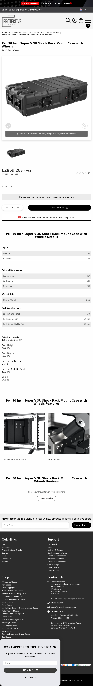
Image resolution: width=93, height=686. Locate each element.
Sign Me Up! (79, 525)
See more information (62, 197)
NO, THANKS (30, 677)
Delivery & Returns (55, 550)
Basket (5, 553)
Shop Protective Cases (18, 32)
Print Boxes (7, 616)
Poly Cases (6, 585)
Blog (4, 556)
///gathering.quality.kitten (73, 598)
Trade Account (53, 570)
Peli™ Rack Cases (10, 50)
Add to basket (58, 207)
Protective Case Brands (12, 550)
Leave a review (46, 498)
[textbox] (85, 9)
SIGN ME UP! (30, 670)
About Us (6, 547)
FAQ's (49, 547)
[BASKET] (81, 21)
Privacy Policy (53, 567)
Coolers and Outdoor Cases (13, 599)
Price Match (52, 544)
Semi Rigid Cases (9, 622)
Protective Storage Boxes (13, 619)
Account (5, 561)
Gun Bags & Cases (9, 625)
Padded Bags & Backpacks (13, 613)
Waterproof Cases (9, 582)
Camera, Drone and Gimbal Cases (16, 634)
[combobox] (85, 9)
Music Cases (7, 631)
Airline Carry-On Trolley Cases (14, 593)
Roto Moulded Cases (10, 611)
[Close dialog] (57, 641)
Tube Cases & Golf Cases (12, 590)
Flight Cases (7, 605)
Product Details (9, 186)
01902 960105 (35, 9)
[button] (87, 437)
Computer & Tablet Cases (12, 596)
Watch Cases (7, 602)
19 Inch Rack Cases (37, 32)
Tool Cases (6, 637)
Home (4, 32)
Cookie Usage (53, 564)
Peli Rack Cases (53, 32)
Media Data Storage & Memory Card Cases (20, 608)
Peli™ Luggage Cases (10, 587)
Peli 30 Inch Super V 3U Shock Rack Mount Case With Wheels (27, 34)
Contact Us (6, 558)
